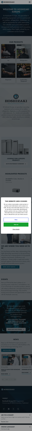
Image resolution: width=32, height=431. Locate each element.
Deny (16, 219)
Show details (16, 229)
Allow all (16, 224)
